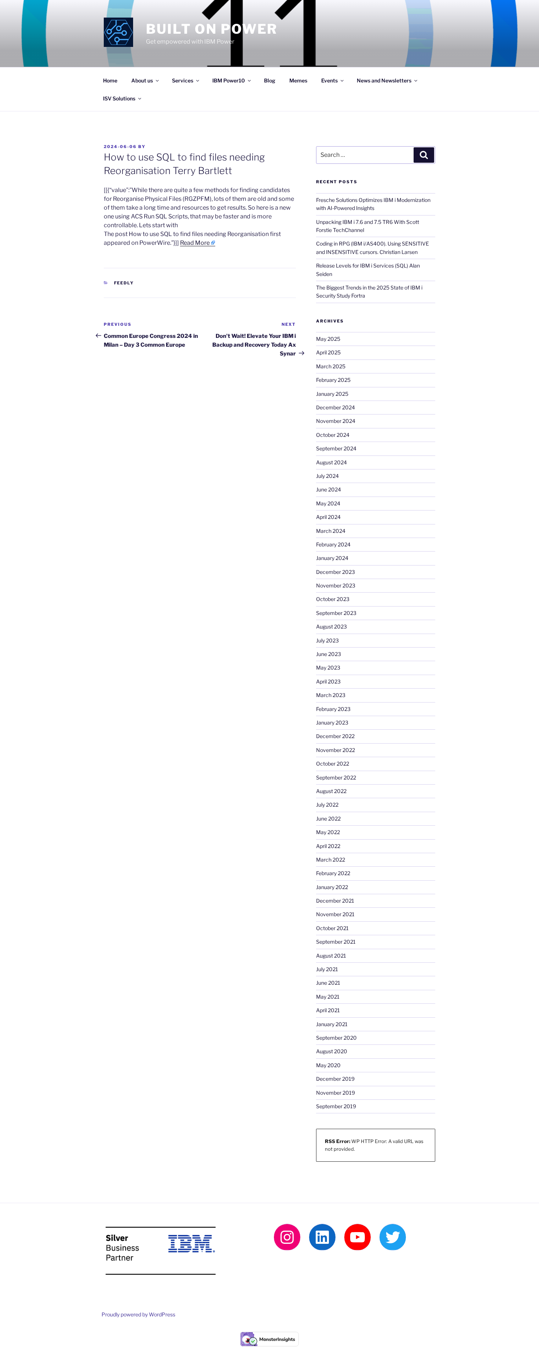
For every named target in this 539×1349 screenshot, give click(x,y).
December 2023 (335, 572)
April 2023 (328, 681)
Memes (298, 80)
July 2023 (327, 640)
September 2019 (336, 1106)
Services (182, 80)
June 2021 (328, 983)
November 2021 (335, 914)
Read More (195, 242)
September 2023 (336, 613)
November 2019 (335, 1093)
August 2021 (331, 955)
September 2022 (336, 777)
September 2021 (336, 942)
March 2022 (330, 859)
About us (142, 80)
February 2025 (333, 380)
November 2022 (335, 750)
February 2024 (333, 544)
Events (329, 80)
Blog (269, 80)
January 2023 (332, 722)
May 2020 (328, 1065)
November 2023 (335, 585)
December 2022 (335, 736)
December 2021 (335, 901)
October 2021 (332, 928)
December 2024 (335, 407)
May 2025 (328, 339)
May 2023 (328, 667)
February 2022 (333, 873)
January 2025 (332, 394)
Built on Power (212, 29)
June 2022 (328, 818)
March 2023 (330, 695)
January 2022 (332, 887)
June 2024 (328, 489)
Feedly (124, 282)
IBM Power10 (228, 80)
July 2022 (327, 804)
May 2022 (328, 832)
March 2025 (330, 366)
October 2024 (332, 435)
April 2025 (328, 352)
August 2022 (331, 791)
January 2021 (332, 1024)
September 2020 (336, 1038)
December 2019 (335, 1079)
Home (110, 80)
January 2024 (332, 558)
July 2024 (327, 476)
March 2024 (330, 531)
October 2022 (332, 763)
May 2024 (328, 503)
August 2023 (331, 626)
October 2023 (332, 599)
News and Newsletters (384, 80)
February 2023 (333, 709)
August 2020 (331, 1051)
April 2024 (328, 517)
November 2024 (335, 421)
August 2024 (331, 462)
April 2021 (328, 1010)
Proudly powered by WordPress (138, 1314)
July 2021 (327, 969)
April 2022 (328, 846)
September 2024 (336, 448)
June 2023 (328, 654)
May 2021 (328, 997)
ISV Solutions (119, 98)
